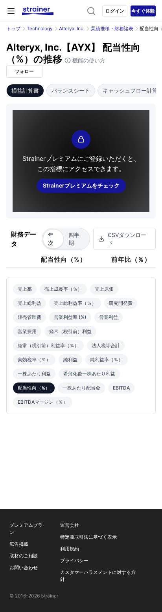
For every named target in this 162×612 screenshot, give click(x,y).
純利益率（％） (106, 359)
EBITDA (121, 388)
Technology (40, 28)
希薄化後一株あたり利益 (89, 374)
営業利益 (108, 317)
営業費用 (27, 331)
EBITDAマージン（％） (43, 402)
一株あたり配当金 (81, 388)
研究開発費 (121, 303)
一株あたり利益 (34, 374)
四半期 (73, 238)
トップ (13, 28)
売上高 (25, 289)
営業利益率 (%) (70, 317)
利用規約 (69, 549)
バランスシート (71, 90)
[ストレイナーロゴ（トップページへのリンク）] (37, 11)
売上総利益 (29, 303)
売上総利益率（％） (75, 303)
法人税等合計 (106, 345)
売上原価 (104, 289)
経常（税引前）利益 (70, 331)
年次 (50, 238)
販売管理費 (29, 317)
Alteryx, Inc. (72, 28)
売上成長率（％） (63, 289)
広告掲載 (18, 544)
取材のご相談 (23, 556)
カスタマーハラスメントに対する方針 (98, 575)
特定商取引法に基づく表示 (88, 537)
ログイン (114, 11)
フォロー (24, 71)
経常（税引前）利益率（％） (48, 345)
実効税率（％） (34, 359)
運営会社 (69, 525)
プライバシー (74, 560)
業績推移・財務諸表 (112, 28)
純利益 (70, 359)
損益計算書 (25, 90)
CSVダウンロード (127, 238)
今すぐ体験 (143, 11)
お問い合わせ (23, 567)
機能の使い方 (88, 60)
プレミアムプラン (25, 528)
